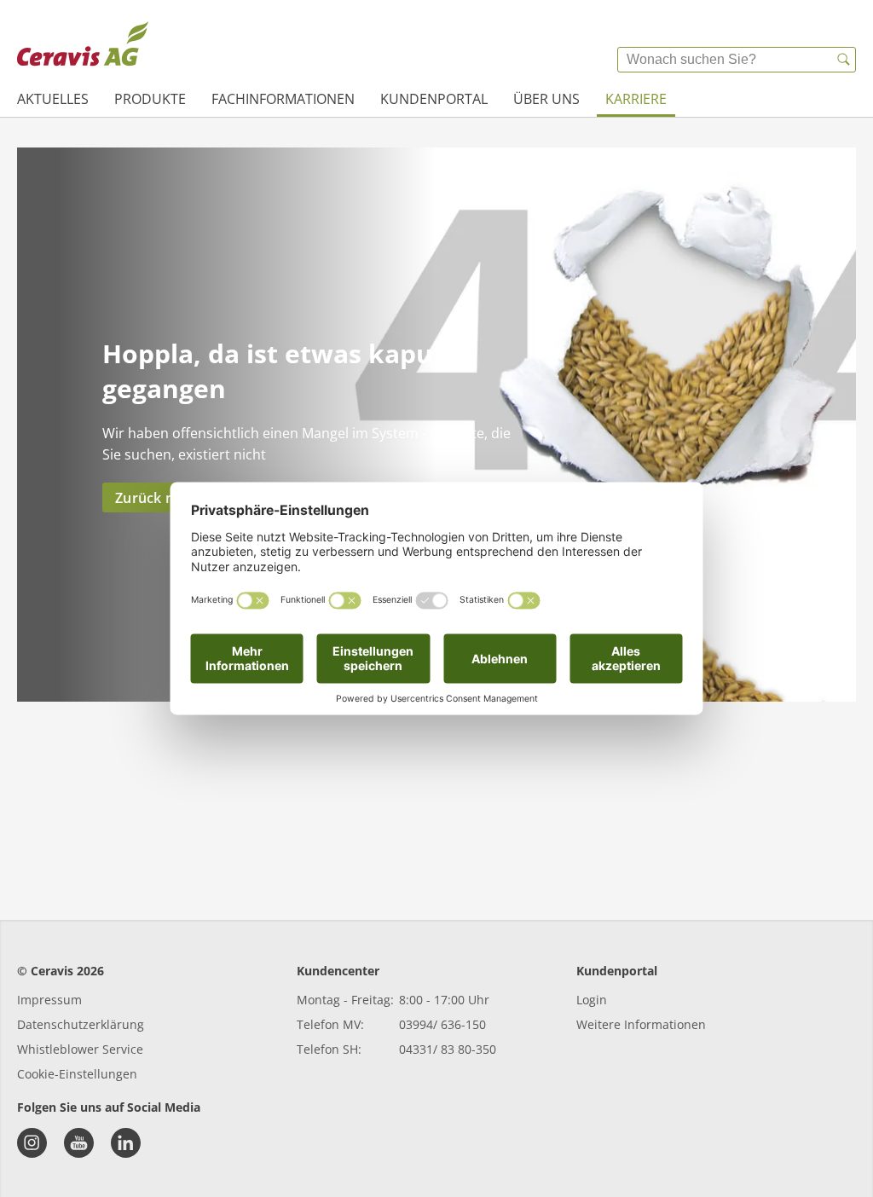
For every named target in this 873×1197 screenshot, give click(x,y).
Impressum (49, 1000)
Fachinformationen (283, 99)
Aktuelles (53, 99)
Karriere (636, 99)
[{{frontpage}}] (82, 47)
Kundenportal (434, 99)
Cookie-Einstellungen (77, 1074)
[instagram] (32, 1143)
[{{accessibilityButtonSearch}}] (843, 59)
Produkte (150, 99)
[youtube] (79, 1143)
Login (591, 1000)
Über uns (546, 99)
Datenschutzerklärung (80, 1024)
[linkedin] (126, 1143)
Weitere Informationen (641, 1024)
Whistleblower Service (80, 1049)
